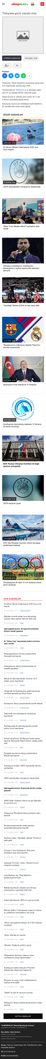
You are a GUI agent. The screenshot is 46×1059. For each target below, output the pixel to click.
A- (17, 65)
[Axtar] (42, 4)
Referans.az (21, 89)
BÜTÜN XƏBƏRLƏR (23, 1016)
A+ (7, 65)
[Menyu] (3, 4)
